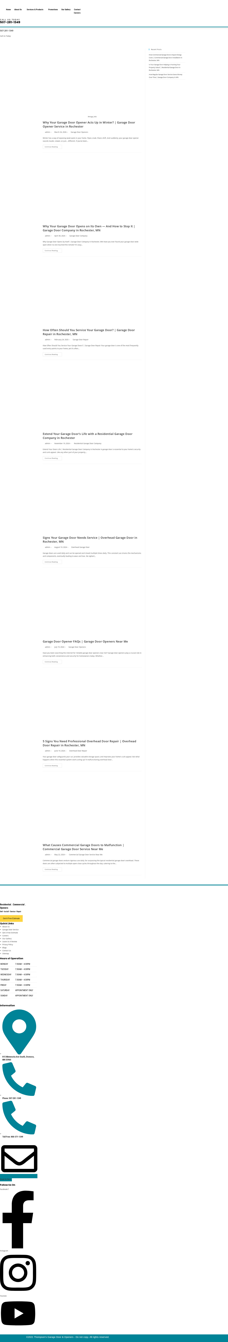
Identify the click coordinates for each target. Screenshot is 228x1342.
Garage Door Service (10, 929)
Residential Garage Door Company (87, 443)
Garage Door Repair (80, 339)
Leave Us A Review (9, 941)
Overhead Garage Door (80, 547)
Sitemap (5, 953)
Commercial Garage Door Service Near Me (85, 854)
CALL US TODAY (10, 20)
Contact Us (6, 950)
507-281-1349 (10, 22)
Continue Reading (53, 147)
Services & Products (35, 9)
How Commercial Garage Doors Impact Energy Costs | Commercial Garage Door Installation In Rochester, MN (165, 57)
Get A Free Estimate (10, 933)
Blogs (4, 947)
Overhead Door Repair (78, 751)
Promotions (53, 9)
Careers (77, 13)
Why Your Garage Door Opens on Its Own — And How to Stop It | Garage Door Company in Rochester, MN (89, 228)
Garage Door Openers (79, 132)
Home (8, 9)
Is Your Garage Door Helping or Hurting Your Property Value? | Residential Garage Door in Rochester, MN (164, 67)
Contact (77, 9)
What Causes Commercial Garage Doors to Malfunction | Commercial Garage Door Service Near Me (83, 847)
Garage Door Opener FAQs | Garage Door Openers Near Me (85, 641)
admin (47, 132)
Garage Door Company (78, 236)
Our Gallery (65, 9)
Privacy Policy (7, 944)
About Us (18, 9)
